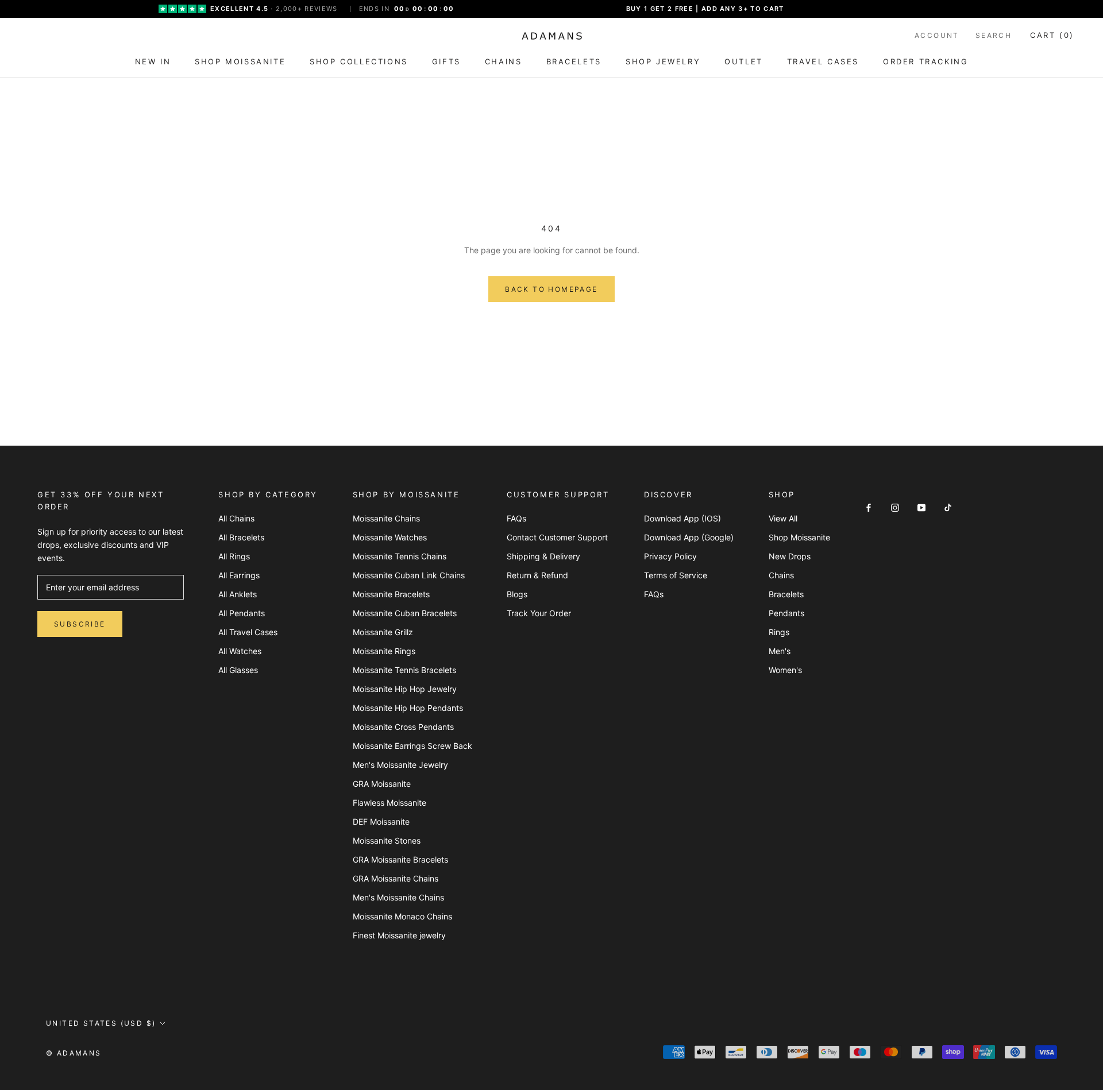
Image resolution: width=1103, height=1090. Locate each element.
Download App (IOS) (682, 518)
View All (783, 518)
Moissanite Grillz (383, 632)
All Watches (239, 651)
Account (937, 35)
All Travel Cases (247, 632)
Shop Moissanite (799, 537)
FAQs (516, 518)
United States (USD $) (101, 1023)
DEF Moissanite (381, 821)
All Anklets (237, 594)
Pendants (786, 613)
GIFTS (446, 61)
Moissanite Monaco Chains (402, 916)
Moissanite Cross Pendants (403, 727)
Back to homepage (551, 289)
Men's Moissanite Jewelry (400, 765)
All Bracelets (241, 537)
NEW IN (153, 61)
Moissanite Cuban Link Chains (409, 575)
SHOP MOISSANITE (240, 61)
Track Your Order (539, 613)
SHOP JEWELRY (663, 61)
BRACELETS (573, 61)
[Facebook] (869, 506)
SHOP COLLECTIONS (359, 61)
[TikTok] (948, 506)
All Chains (236, 518)
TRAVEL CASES (823, 61)
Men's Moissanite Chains (398, 897)
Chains (781, 575)
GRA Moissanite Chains (395, 878)
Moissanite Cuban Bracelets (405, 613)
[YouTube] (921, 506)
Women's (785, 670)
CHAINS (503, 61)
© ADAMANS (74, 1053)
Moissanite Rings (384, 651)
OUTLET (743, 61)
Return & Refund (537, 575)
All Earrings (239, 575)
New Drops (790, 556)
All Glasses (238, 670)
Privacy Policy (670, 556)
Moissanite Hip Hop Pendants (408, 708)
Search (993, 35)
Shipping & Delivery (543, 556)
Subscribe (80, 624)
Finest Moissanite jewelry (399, 935)
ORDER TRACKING (925, 61)
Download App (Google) (689, 537)
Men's (779, 651)
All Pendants (241, 613)
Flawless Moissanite (389, 802)
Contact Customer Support (557, 537)
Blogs (517, 594)
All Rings (234, 556)
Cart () (1052, 35)
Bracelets (786, 594)
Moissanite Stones (387, 840)
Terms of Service (675, 575)
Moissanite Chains (386, 518)
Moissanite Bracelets (391, 594)
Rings (779, 632)
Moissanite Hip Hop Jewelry (405, 689)
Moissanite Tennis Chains (399, 556)
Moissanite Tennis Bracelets (404, 670)
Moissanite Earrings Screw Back (412, 746)
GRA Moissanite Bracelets (400, 859)
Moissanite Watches (390, 537)
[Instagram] (895, 506)
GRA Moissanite (382, 783)
